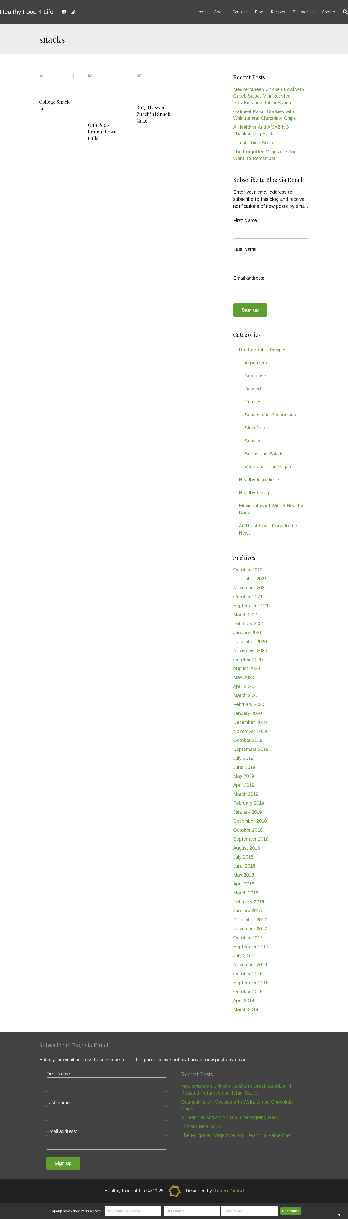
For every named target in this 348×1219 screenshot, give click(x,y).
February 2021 (248, 623)
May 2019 (243, 776)
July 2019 (243, 758)
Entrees (253, 401)
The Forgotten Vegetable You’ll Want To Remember (236, 1135)
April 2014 (243, 1000)
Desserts (254, 388)
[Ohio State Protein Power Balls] (105, 96)
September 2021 (250, 605)
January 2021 (247, 632)
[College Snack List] (56, 84)
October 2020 (248, 659)
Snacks (252, 440)
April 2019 (243, 785)
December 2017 (250, 919)
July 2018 (243, 857)
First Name (245, 220)
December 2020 (250, 641)
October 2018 (248, 830)
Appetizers (256, 362)
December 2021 (250, 578)
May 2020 (243, 677)
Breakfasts (256, 375)
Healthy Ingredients (259, 479)
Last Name (245, 249)
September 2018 (250, 839)
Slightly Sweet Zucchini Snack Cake (153, 114)
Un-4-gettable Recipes (262, 349)
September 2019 (250, 749)
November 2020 (250, 650)
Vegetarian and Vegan (268, 466)
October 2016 (248, 973)
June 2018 (244, 865)
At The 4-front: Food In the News (268, 529)
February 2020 (248, 704)
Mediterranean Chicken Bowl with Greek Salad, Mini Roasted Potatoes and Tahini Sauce (268, 96)
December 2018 (250, 821)
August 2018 (246, 848)
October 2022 (248, 569)
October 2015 (248, 991)
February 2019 (248, 803)
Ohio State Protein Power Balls (103, 131)
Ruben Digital (228, 1190)
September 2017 (250, 946)
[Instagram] (72, 12)
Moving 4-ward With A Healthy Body (271, 509)
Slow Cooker (258, 427)
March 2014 (245, 1009)
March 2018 (245, 892)
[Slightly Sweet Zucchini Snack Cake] (154, 87)
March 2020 (245, 695)
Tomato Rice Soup (253, 142)
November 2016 (250, 964)
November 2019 (250, 731)
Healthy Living (254, 492)
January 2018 (247, 910)
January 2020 (247, 713)
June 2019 (244, 767)
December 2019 (250, 722)
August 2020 (246, 668)
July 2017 (243, 955)
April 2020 (243, 686)
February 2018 (248, 901)
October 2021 (248, 596)
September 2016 (250, 982)
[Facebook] (64, 12)
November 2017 (250, 928)
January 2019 (247, 812)
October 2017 (248, 937)
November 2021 (250, 587)
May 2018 (243, 874)
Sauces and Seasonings (270, 414)
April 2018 (243, 883)
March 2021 (245, 614)
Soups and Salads (264, 453)
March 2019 (245, 794)
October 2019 (248, 740)
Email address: (248, 278)
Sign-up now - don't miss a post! (75, 1211)
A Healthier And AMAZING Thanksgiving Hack (230, 1117)
